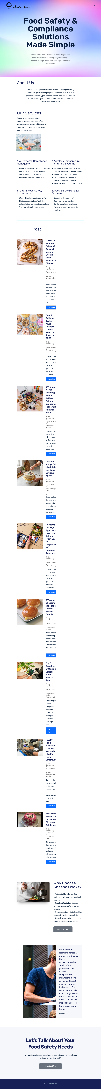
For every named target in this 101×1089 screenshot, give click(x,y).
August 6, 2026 (51, 272)
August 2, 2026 (51, 562)
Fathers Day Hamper (50, 426)
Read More (51, 307)
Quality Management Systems (50, 774)
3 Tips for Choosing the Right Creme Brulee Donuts (51, 607)
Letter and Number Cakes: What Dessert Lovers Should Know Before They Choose (52, 252)
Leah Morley (50, 269)
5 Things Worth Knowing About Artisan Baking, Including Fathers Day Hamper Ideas (52, 400)
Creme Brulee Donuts (50, 628)
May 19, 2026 (50, 769)
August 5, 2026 (51, 347)
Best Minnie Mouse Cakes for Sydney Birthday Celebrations (52, 819)
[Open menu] (94, 5)
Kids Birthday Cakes (50, 837)
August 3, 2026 (51, 485)
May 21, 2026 (50, 689)
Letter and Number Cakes (51, 277)
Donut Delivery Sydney (51, 352)
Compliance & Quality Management (50, 695)
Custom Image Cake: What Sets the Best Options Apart (52, 468)
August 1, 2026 (51, 623)
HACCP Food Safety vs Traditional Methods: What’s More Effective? (51, 750)
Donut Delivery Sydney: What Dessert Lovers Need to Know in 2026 (50, 326)
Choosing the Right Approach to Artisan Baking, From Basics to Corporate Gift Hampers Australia (52, 538)
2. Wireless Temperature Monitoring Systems (65, 162)
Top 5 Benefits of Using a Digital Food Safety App (51, 672)
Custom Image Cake (51, 489)
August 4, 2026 (51, 421)
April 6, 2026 (52, 832)
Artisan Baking (51, 566)
